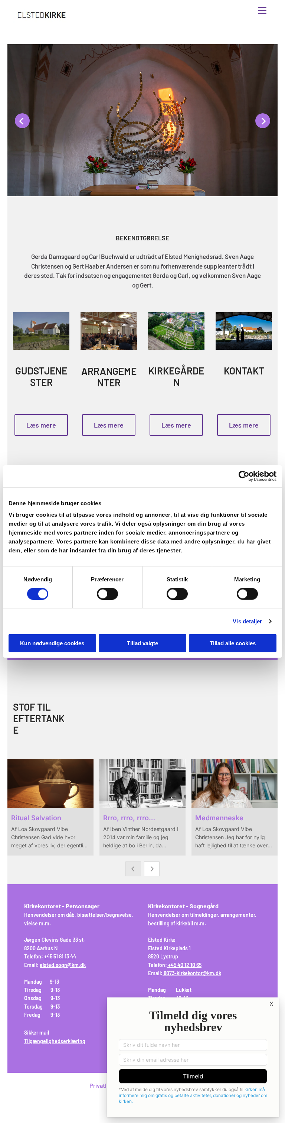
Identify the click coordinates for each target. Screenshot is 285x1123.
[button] (185, 11)
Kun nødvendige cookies (52, 643)
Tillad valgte (142, 643)
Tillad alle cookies (233, 643)
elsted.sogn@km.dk (63, 965)
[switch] (107, 594)
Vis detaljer (247, 621)
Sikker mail (36, 1032)
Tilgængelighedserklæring (54, 1041)
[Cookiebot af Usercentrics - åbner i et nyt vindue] (244, 475)
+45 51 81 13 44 (60, 956)
